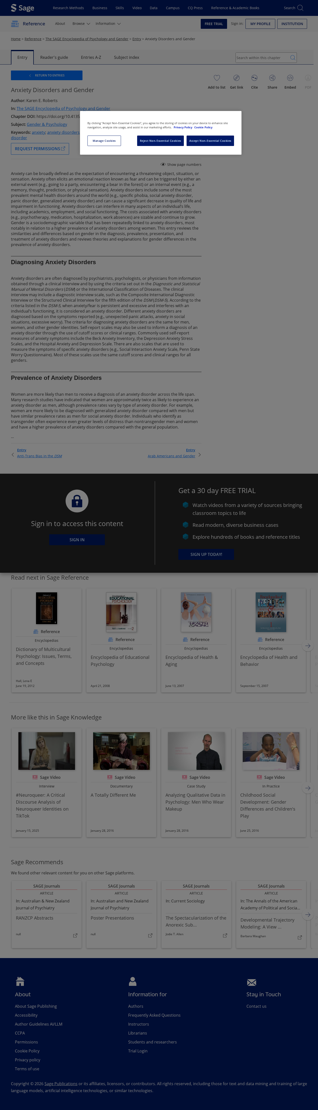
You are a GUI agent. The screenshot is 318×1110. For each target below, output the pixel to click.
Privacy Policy (183, 127)
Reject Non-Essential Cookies (160, 141)
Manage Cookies (104, 141)
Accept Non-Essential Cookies (210, 141)
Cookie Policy (203, 127)
